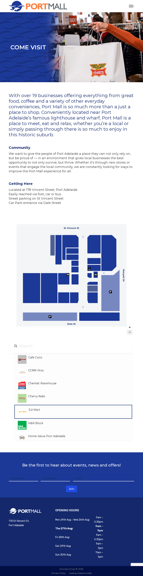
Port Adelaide (16, 525)
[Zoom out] (129, 332)
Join (71, 488)
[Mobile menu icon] (131, 6)
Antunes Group (67, 569)
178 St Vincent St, (19, 521)
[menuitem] (58, 573)
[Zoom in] (129, 327)
